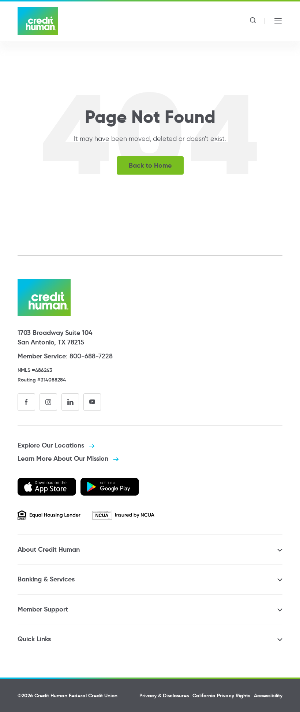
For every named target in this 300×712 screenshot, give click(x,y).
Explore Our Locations (52, 445)
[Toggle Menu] (278, 21)
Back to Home (150, 165)
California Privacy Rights (221, 695)
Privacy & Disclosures (164, 695)
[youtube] (92, 402)
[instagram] (48, 402)
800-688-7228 (91, 356)
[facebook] (26, 402)
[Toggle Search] (253, 21)
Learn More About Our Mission (64, 458)
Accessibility (268, 695)
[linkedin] (70, 402)
